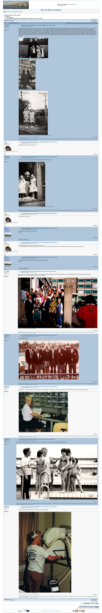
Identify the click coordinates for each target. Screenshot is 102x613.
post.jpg (20, 432)
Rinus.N (6, 227)
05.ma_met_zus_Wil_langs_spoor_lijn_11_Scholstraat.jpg (28, 135)
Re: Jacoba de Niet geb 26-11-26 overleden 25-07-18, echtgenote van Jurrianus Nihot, (39, 142)
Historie (8, 16)
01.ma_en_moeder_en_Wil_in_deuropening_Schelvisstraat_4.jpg (29, 206)
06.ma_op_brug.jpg (22, 89)
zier (5, 141)
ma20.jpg (20, 379)
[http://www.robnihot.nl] (6, 30)
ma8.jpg (19, 328)
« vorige (93, 18)
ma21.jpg (18, 499)
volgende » (96, 18)
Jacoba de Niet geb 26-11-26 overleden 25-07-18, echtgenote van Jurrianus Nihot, (25, 18)
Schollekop (6, 25)
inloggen (69, 4)
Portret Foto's (10, 17)
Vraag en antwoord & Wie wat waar (13, 15)
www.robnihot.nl (32, 210)
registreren (74, 4)
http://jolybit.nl (10, 11)
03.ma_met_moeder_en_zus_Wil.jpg (25, 58)
